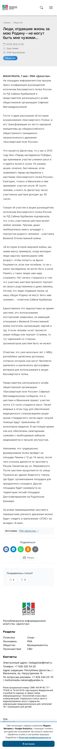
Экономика (10, 641)
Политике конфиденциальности (35, 737)
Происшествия (12, 648)
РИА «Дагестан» (28, 531)
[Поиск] (41, 7)
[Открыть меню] (51, 7)
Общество (18, 22)
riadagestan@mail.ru (40, 662)
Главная (6, 22)
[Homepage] (9, 7)
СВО (29, 648)
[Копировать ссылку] (35, 549)
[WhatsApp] (21, 549)
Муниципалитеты (37, 645)
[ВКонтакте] (6, 549)
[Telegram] (13, 549)
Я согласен (29, 744)
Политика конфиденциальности (17, 710)
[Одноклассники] (28, 549)
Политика (9, 637)
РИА (29, 641)
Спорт (31, 637)
